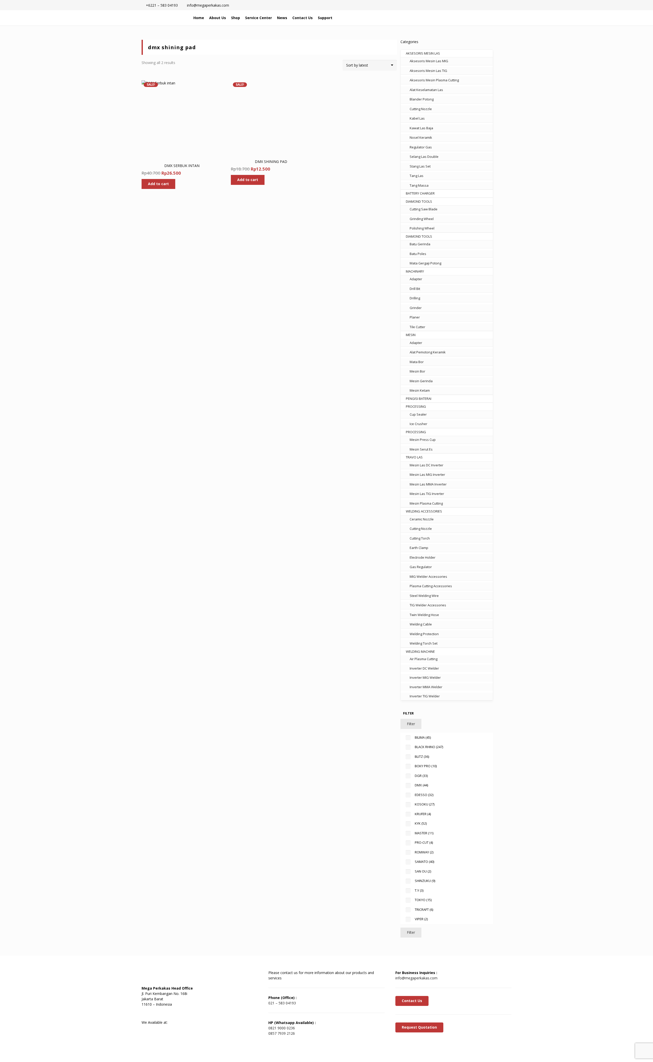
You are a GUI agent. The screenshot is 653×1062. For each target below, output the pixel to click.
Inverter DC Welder (424, 668)
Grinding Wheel (422, 218)
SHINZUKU (425, 880)
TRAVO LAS (414, 457)
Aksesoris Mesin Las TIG (428, 70)
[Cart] (489, 17)
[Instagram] (186, 1013)
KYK (421, 823)
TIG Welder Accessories (428, 605)
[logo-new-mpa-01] (164, 18)
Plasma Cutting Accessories (431, 586)
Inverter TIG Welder (425, 696)
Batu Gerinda (420, 244)
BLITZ (422, 756)
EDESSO (424, 794)
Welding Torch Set (423, 643)
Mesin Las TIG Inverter (427, 493)
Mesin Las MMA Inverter (428, 484)
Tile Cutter (417, 327)
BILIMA (423, 737)
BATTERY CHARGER (420, 193)
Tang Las (416, 175)
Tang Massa (419, 185)
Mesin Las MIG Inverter (427, 474)
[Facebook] (148, 1013)
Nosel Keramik (421, 137)
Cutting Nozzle (421, 109)
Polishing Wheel (422, 228)
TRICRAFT (424, 909)
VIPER (421, 919)
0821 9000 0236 (281, 1028)
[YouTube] (173, 1013)
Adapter (416, 279)
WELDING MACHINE (420, 651)
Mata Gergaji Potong (425, 263)
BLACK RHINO (429, 747)
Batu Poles (418, 253)
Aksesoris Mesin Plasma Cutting (434, 80)
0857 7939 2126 (281, 1033)
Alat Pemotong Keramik (428, 352)
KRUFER (423, 814)
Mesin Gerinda (421, 381)
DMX (421, 785)
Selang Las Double (424, 156)
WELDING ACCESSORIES (424, 511)
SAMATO (424, 861)
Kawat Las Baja (421, 128)
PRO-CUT (424, 842)
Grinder (416, 307)
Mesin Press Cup (423, 439)
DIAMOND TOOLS (419, 201)
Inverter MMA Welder (426, 687)
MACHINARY (415, 271)
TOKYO (423, 900)
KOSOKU (424, 804)
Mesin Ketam (420, 390)
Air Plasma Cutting (423, 659)
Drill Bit (415, 288)
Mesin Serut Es (421, 449)
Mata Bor (417, 362)
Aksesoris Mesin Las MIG (429, 61)
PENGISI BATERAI (418, 398)
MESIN (411, 334)
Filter (411, 723)
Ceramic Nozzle (422, 519)
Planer (415, 317)
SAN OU (423, 871)
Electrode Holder (422, 557)
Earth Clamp (419, 547)
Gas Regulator (421, 567)
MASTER (424, 833)
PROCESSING (416, 406)
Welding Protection (424, 634)
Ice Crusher (418, 423)
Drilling (415, 298)
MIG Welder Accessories (428, 576)
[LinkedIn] (160, 1013)
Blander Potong (422, 99)
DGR (421, 775)
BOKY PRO (426, 766)
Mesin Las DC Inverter (426, 465)
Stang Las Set (420, 166)
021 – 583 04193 (282, 1003)
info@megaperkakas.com (416, 978)
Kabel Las (417, 118)
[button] (478, 18)
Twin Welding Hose (424, 614)
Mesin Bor (417, 371)
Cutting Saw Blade (423, 209)
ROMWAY (424, 852)
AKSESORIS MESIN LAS (423, 53)
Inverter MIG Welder (425, 677)
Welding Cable (421, 624)
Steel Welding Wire (424, 595)
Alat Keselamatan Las (426, 89)
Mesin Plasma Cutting (426, 503)
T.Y (419, 890)
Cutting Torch (420, 538)
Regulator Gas (421, 147)
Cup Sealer (418, 414)
